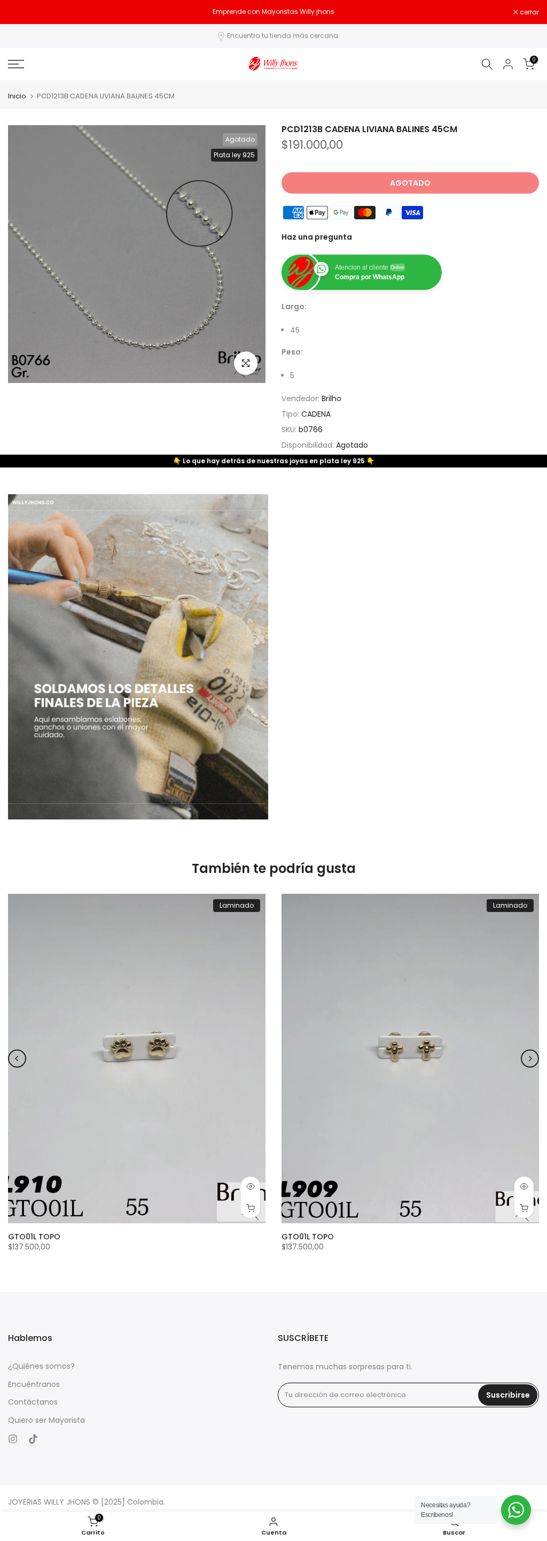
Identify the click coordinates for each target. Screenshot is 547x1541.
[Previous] (17, 1058)
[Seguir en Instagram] (13, 1438)
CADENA (316, 414)
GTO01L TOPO (34, 1236)
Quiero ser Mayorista (46, 1420)
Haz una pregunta (317, 237)
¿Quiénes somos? (41, 1366)
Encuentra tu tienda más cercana (282, 35)
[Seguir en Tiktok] (33, 1438)
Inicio (17, 96)
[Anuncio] (273, 11)
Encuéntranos (34, 1384)
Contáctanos (33, 1402)
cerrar (23, 12)
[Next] (530, 1058)
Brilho (331, 398)
